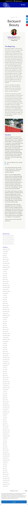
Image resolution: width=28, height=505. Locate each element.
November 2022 (6, 287)
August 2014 (5, 486)
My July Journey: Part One (8, 243)
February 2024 (6, 259)
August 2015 (5, 462)
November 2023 (6, 263)
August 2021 (5, 317)
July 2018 (5, 391)
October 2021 (6, 313)
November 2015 (6, 456)
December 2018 (6, 381)
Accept (14, 502)
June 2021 (5, 321)
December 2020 (6, 333)
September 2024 (6, 249)
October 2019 (6, 361)
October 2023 (6, 265)
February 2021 (6, 329)
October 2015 (6, 458)
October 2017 (6, 409)
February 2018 (6, 401)
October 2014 (6, 482)
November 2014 (6, 480)
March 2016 (5, 448)
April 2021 (5, 325)
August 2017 (5, 413)
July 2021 (5, 319)
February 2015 (6, 474)
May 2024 (5, 255)
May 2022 (5, 299)
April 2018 (5, 397)
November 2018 (6, 383)
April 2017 (5, 422)
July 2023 (5, 271)
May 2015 (5, 468)
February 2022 (6, 305)
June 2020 (5, 345)
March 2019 (5, 375)
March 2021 (5, 327)
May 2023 (5, 275)
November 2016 (6, 432)
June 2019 (5, 369)
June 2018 (5, 393)
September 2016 (6, 436)
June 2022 (5, 297)
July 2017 (5, 415)
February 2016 (6, 450)
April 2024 (5, 257)
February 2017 (6, 425)
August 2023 (5, 269)
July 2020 (5, 343)
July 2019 (5, 367)
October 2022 (6, 289)
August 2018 (5, 389)
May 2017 (5, 419)
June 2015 (5, 466)
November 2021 (6, 311)
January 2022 (5, 307)
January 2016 (5, 452)
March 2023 (5, 279)
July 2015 (5, 464)
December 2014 (6, 478)
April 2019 (5, 373)
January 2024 (5, 261)
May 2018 (5, 395)
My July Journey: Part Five (8, 235)
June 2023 (5, 273)
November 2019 (6, 359)
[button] (26, 491)
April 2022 (5, 301)
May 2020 (5, 347)
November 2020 (6, 335)
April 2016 (5, 446)
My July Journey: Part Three (8, 239)
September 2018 (6, 387)
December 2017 (6, 405)
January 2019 (5, 379)
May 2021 (5, 323)
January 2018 (5, 403)
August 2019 (5, 365)
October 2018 (6, 385)
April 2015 (5, 470)
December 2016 (6, 430)
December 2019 (6, 357)
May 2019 (5, 371)
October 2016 (6, 434)
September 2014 (6, 484)
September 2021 (6, 315)
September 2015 (6, 460)
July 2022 (5, 295)
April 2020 (5, 349)
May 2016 (5, 444)
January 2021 (5, 331)
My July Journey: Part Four (8, 237)
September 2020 (6, 339)
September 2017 (6, 411)
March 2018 (5, 399)
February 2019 (6, 377)
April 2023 (5, 277)
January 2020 (5, 355)
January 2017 (5, 428)
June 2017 (5, 417)
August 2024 (5, 251)
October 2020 (6, 337)
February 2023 (6, 281)
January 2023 (5, 283)
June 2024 (5, 253)
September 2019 (6, 363)
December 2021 (6, 309)
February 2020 (6, 353)
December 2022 (6, 285)
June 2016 (5, 442)
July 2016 (5, 440)
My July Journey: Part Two (8, 241)
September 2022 (6, 291)
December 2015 (6, 454)
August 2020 (5, 341)
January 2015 (5, 476)
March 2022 (5, 303)
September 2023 (6, 267)
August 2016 (5, 438)
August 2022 (5, 293)
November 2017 (6, 407)
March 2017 (5, 424)
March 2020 (5, 351)
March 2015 (5, 472)
